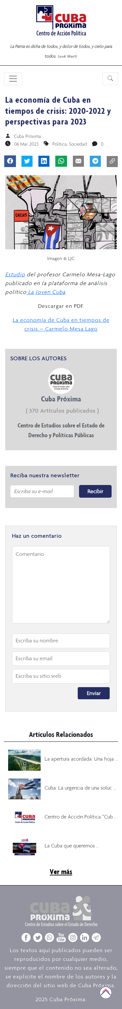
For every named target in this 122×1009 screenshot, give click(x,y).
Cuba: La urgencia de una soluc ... (80, 787)
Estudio (15, 274)
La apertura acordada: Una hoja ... (81, 758)
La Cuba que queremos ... (72, 845)
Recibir (95, 491)
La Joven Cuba (45, 291)
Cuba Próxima (27, 136)
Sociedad (78, 144)
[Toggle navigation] (13, 78)
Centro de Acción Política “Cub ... (81, 816)
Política (59, 144)
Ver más (61, 871)
